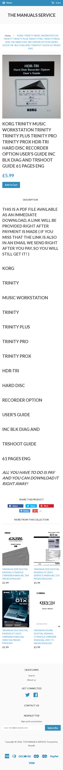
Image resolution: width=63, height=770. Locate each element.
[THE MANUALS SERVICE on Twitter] (27, 694)
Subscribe (53, 727)
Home (8, 35)
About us (31, 680)
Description (30, 199)
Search (31, 675)
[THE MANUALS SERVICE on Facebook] (35, 694)
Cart (58, 2)
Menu (9, 2)
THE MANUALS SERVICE (32, 15)
